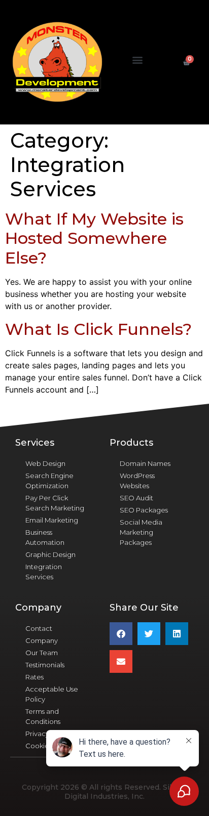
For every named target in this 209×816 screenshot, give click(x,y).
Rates (34, 677)
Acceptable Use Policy (51, 694)
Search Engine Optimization (49, 480)
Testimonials (44, 665)
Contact (38, 628)
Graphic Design (50, 554)
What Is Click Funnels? (98, 329)
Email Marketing (51, 520)
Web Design (45, 463)
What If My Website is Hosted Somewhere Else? (94, 238)
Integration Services (43, 572)
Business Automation (44, 537)
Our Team (41, 653)
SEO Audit (136, 498)
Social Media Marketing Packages (141, 532)
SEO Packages (144, 510)
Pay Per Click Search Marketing (54, 503)
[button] (137, 60)
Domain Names (145, 463)
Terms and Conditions (42, 716)
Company (41, 640)
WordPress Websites (137, 480)
